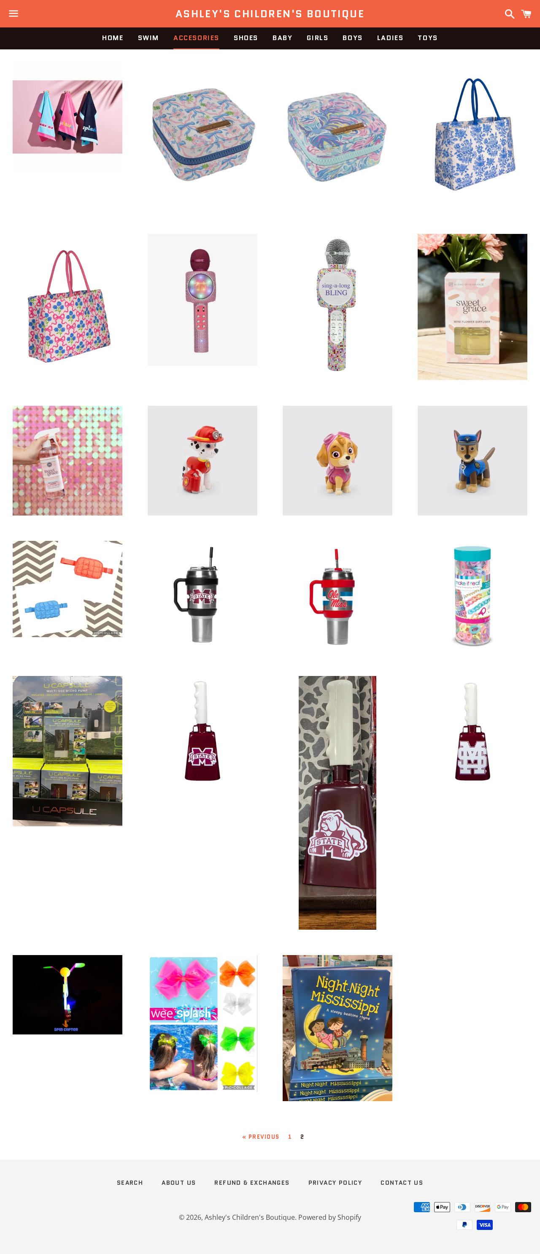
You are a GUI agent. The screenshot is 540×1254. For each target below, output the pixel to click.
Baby (282, 38)
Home (112, 38)
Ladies (390, 38)
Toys (427, 38)
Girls (317, 38)
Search (130, 1182)
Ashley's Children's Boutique (270, 14)
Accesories (196, 38)
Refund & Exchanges (251, 1182)
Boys (352, 38)
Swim (148, 38)
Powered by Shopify (329, 1217)
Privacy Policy (335, 1182)
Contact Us (402, 1182)
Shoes (246, 38)
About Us (179, 1182)
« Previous (260, 1137)
